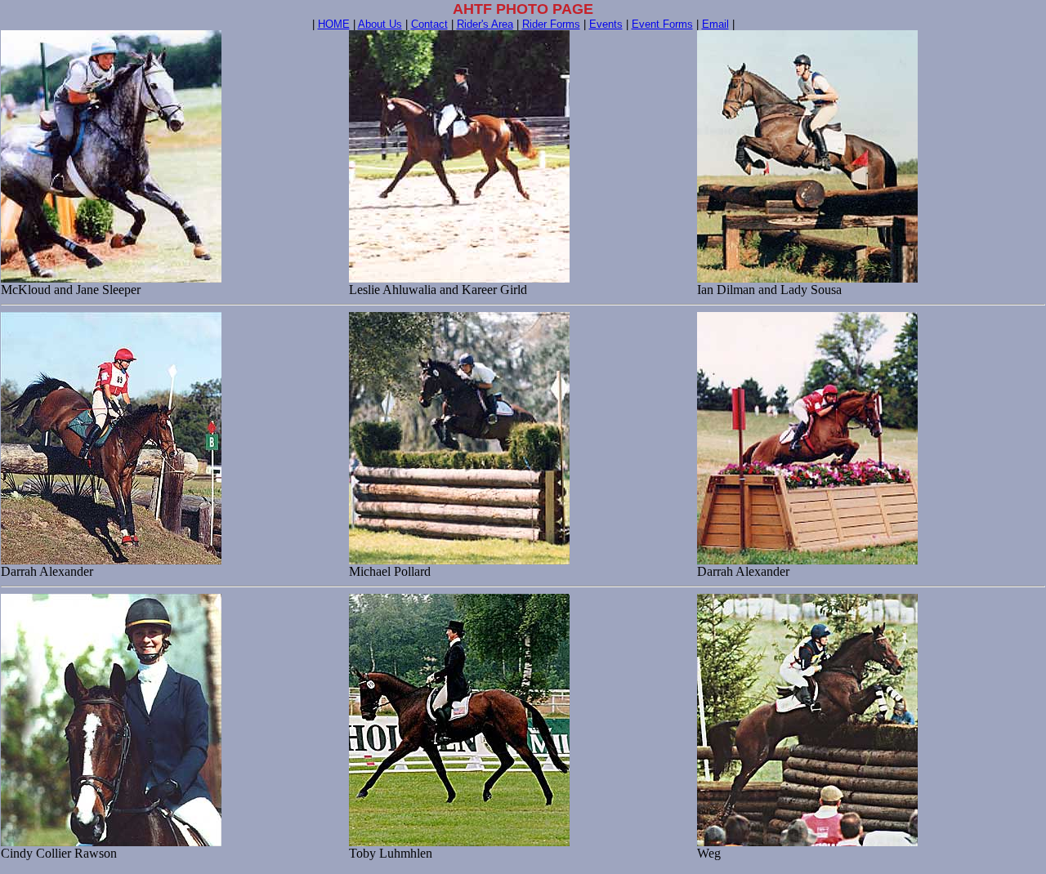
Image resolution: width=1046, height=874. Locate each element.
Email (715, 24)
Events (606, 24)
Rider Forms (551, 24)
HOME (334, 24)
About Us (380, 24)
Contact (429, 24)
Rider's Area (485, 24)
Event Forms (662, 24)
